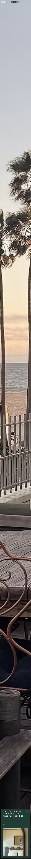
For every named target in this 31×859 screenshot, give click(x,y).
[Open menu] (28, 2)
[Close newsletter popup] (27, 811)
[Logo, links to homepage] (15, 2)
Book (3, 2)
